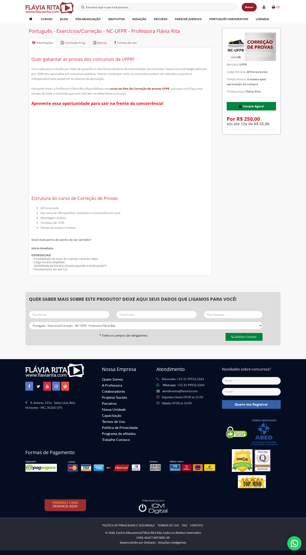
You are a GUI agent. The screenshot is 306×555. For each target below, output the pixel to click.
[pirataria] (66, 505)
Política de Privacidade (120, 428)
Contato (196, 525)
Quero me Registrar (251, 404)
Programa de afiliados (119, 434)
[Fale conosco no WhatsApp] (294, 543)
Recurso (160, 19)
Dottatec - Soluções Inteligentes (165, 542)
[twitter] (38, 386)
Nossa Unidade (114, 409)
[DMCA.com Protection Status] (242, 462)
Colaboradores (113, 391)
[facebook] (29, 386)
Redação (139, 19)
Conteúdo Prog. (75, 43)
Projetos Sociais (114, 397)
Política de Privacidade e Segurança (128, 525)
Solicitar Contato (245, 337)
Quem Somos (112, 379)
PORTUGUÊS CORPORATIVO (228, 19)
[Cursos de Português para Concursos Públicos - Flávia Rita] (49, 5)
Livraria (262, 19)
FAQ (184, 525)
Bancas (102, 43)
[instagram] (56, 386)
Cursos (46, 19)
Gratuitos (116, 19)
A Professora (112, 385)
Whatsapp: (184, 385)
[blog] (65, 386)
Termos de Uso (127, 43)
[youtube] (47, 386)
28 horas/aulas (256, 72)
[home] (31, 19)
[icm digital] (153, 506)
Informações (44, 43)
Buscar (249, 7)
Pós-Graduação (88, 19)
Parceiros (109, 403)
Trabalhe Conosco (116, 440)
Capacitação (111, 415)
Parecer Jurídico (188, 19)
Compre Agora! (253, 106)
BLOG (64, 19)
